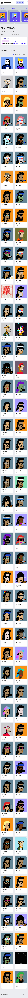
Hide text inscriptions (21, 54)
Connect (20, 2)
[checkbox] (13, 54)
